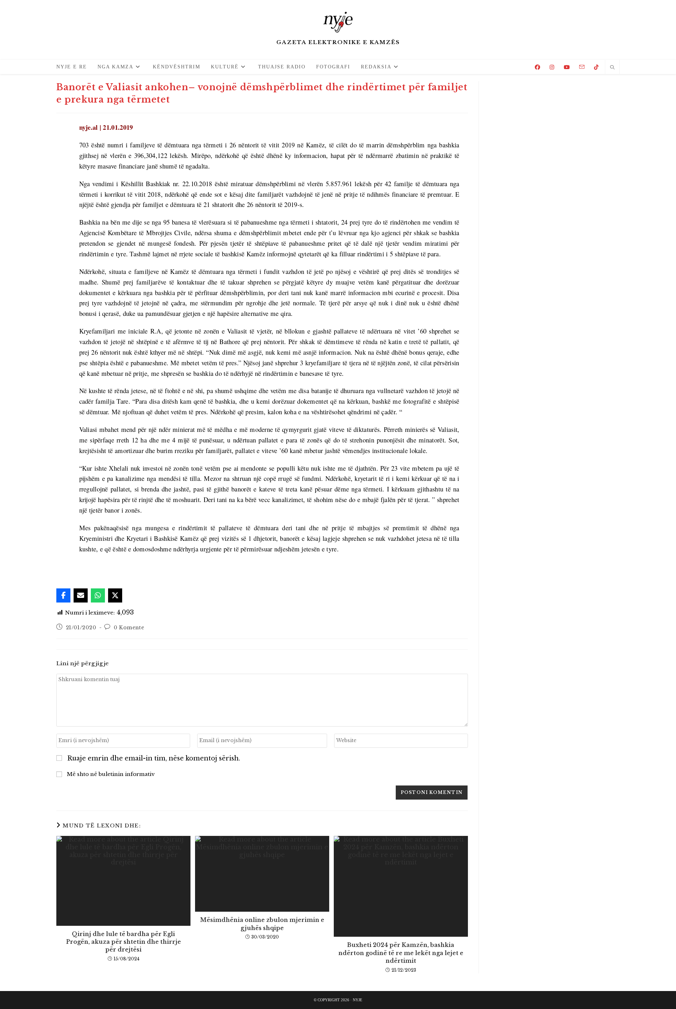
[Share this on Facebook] (63, 595)
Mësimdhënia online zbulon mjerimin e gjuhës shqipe (262, 923)
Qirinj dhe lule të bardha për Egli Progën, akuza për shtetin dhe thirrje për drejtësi (123, 941)
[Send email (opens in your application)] (581, 67)
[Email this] (81, 595)
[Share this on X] (115, 595)
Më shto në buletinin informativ (110, 774)
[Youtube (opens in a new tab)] (566, 67)
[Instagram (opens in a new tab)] (552, 67)
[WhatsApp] (98, 595)
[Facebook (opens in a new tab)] (537, 67)
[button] (72, 568)
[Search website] (612, 67)
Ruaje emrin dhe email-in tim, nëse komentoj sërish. (153, 758)
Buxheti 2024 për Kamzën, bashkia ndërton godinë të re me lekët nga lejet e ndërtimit (400, 952)
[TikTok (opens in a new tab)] (596, 67)
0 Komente (129, 627)
